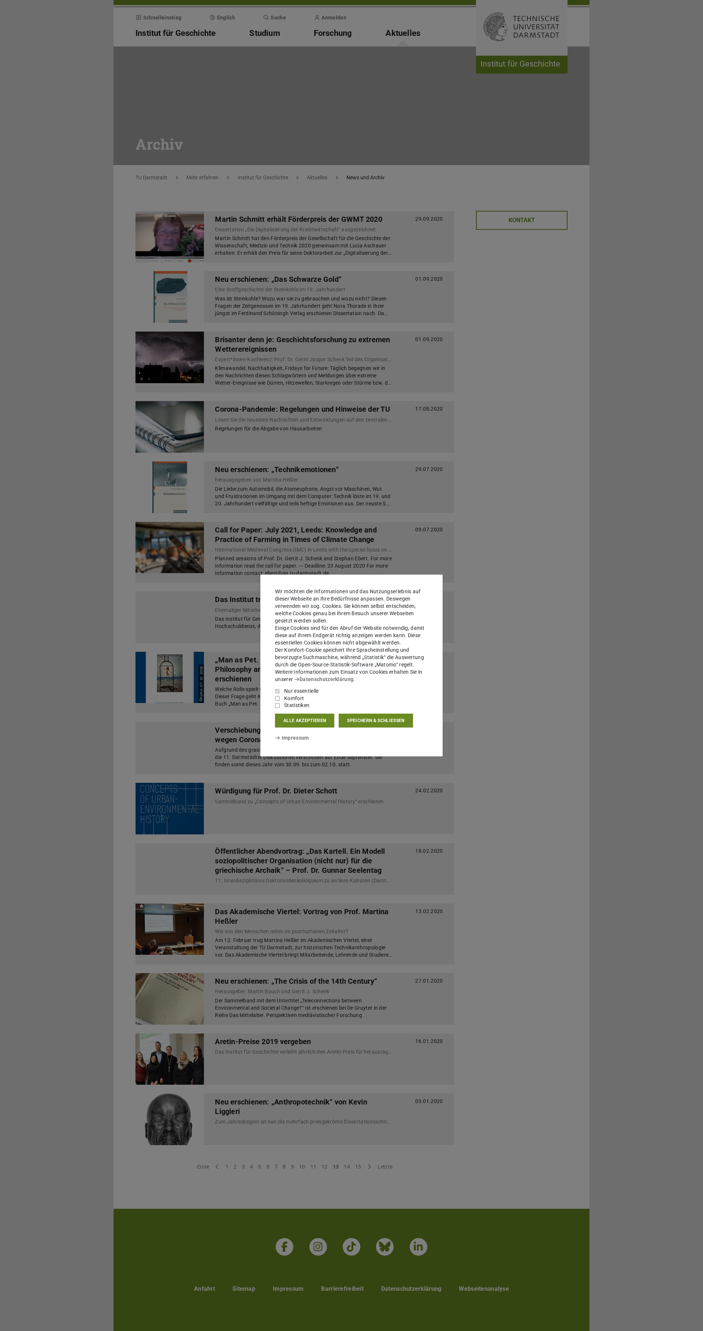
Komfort (294, 698)
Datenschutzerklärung (326, 679)
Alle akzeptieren (304, 720)
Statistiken (296, 705)
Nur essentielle (301, 691)
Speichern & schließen (375, 720)
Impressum (295, 738)
